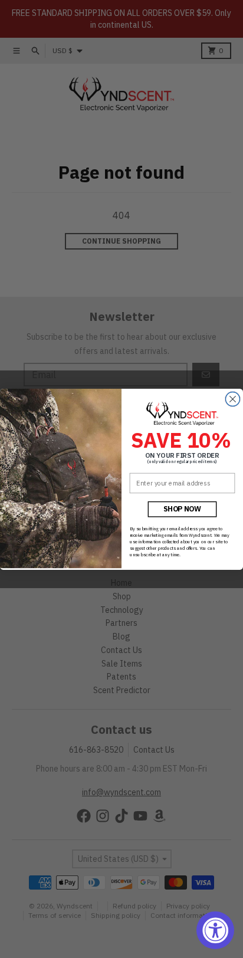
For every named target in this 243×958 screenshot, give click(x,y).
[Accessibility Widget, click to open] (215, 930)
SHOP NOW (182, 508)
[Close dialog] (232, 399)
